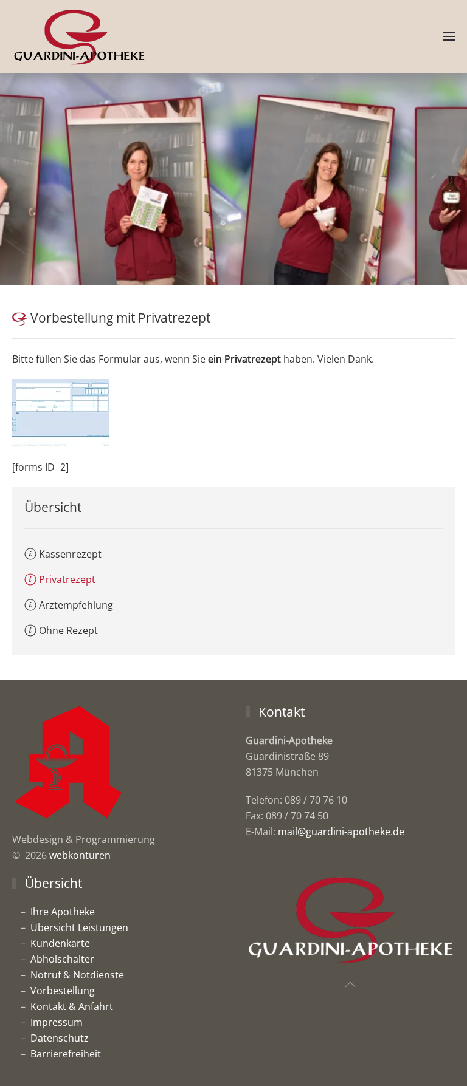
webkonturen (80, 855)
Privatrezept (67, 579)
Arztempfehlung (76, 605)
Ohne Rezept (68, 630)
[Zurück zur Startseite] (79, 36)
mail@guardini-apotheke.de (341, 831)
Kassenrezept (70, 554)
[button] (449, 36)
